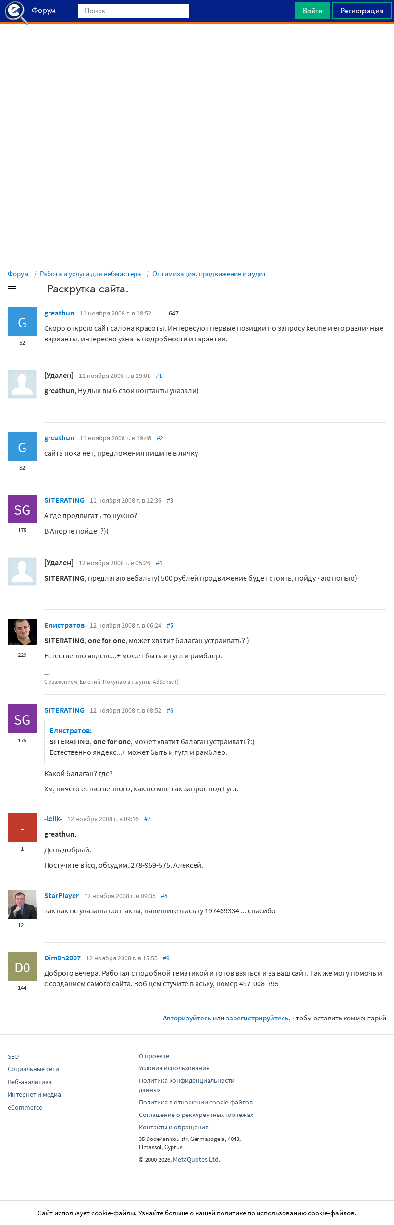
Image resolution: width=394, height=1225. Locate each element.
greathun (59, 312)
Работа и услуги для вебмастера (90, 273)
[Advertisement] (197, 48)
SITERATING (64, 500)
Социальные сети (33, 1069)
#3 (170, 500)
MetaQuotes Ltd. (196, 1159)
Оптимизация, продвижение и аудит (209, 273)
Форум (18, 273)
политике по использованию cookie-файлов (286, 1212)
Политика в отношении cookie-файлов (196, 1102)
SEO (13, 1056)
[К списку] (28, 290)
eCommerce (25, 1107)
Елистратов (64, 625)
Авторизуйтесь (187, 1017)
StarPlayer (61, 895)
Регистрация (361, 10)
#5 (170, 625)
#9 (166, 958)
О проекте (154, 1056)
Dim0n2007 (62, 957)
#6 (170, 710)
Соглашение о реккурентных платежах (196, 1114)
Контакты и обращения (174, 1127)
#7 (147, 818)
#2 (160, 438)
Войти (312, 10)
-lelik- (53, 818)
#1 (159, 375)
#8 (164, 895)
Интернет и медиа (34, 1094)
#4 (159, 562)
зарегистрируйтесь (257, 1017)
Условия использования (174, 1068)
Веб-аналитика (30, 1082)
